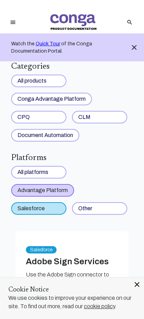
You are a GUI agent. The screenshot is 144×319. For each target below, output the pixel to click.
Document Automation (45, 135)
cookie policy (99, 306)
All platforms (32, 172)
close (137, 284)
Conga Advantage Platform (51, 99)
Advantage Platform (42, 190)
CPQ (23, 117)
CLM (84, 117)
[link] (73, 22)
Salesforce (31, 208)
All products (31, 81)
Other (85, 208)
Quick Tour (48, 43)
